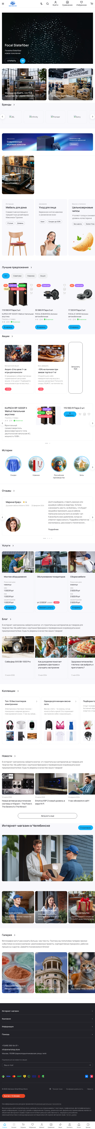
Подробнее (53, 529)
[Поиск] (47, 3)
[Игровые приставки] (47, 142)
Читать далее (71, 1115)
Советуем (17, 276)
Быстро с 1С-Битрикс (12, 1096)
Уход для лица (47, 207)
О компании (85, 827)
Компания (6, 1018)
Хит (5, 276)
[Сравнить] (31, 289)
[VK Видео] (91, 1076)
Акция (42, 276)
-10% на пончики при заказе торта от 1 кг (48, 371)
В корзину (8, 327)
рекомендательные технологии (48, 1104)
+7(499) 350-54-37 (9, 1045)
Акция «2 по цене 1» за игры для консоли (15, 371)
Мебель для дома (16, 207)
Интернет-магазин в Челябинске (26, 825)
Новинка (30, 276)
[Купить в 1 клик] (31, 293)
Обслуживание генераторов (51, 576)
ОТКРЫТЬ (11, 60)
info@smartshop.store (11, 1049)
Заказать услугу (46, 607)
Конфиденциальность (74, 1089)
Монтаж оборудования (15, 576)
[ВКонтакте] (86, 1076)
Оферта (90, 1089)
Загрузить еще (75, 367)
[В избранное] (31, 285)
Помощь (5, 1034)
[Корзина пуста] (92, 3)
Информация (7, 1026)
